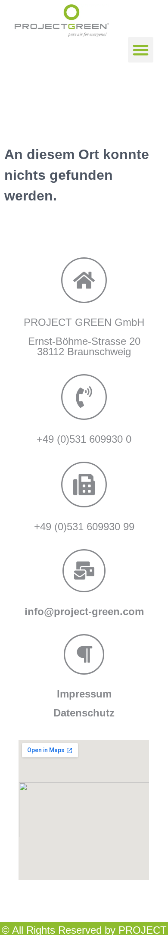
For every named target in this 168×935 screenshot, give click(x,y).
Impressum (84, 694)
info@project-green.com (84, 611)
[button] (140, 50)
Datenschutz (84, 713)
